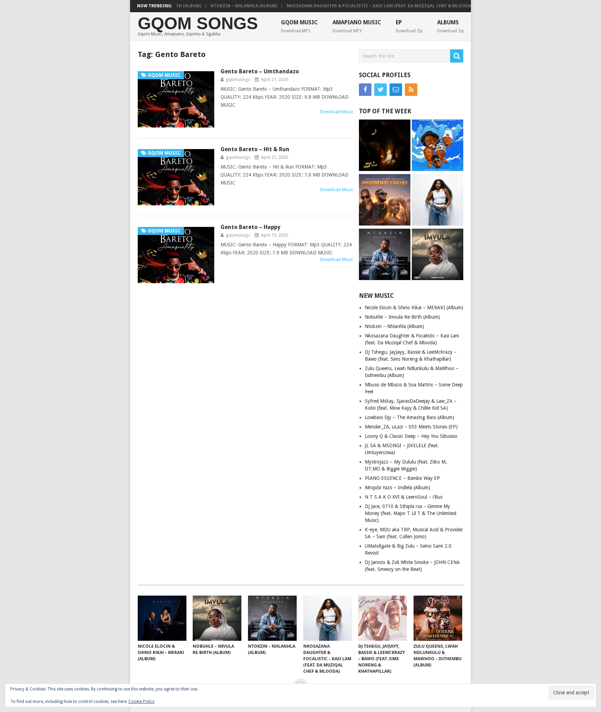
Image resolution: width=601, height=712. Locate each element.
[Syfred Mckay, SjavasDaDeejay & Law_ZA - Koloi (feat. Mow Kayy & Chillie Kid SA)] (437, 146)
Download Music (336, 111)
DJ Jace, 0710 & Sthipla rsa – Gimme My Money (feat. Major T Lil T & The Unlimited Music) (410, 513)
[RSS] (411, 89)
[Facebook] (365, 89)
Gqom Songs (198, 23)
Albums (450, 26)
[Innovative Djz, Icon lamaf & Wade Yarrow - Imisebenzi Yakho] (384, 200)
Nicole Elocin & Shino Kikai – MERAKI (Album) (414, 307)
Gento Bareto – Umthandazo (260, 71)
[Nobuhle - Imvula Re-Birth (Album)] (437, 255)
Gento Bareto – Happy (250, 227)
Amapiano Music (356, 26)
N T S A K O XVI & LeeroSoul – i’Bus (403, 497)
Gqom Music (299, 26)
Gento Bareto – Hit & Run (255, 149)
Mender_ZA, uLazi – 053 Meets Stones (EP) (411, 426)
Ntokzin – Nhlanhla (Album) (229, 5)
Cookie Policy (141, 701)
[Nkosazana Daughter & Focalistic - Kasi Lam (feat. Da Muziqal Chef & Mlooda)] (437, 200)
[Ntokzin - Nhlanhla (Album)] (384, 255)
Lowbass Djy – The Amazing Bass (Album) (409, 417)
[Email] (396, 89)
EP (409, 26)
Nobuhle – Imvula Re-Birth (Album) (402, 317)
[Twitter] (380, 89)
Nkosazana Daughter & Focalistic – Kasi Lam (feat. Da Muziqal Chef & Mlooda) (365, 5)
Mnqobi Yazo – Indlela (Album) (397, 487)
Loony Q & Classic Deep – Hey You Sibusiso (411, 436)
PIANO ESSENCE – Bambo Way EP (402, 478)
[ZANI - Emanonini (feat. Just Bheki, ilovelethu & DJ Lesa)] (384, 146)
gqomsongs (238, 79)
